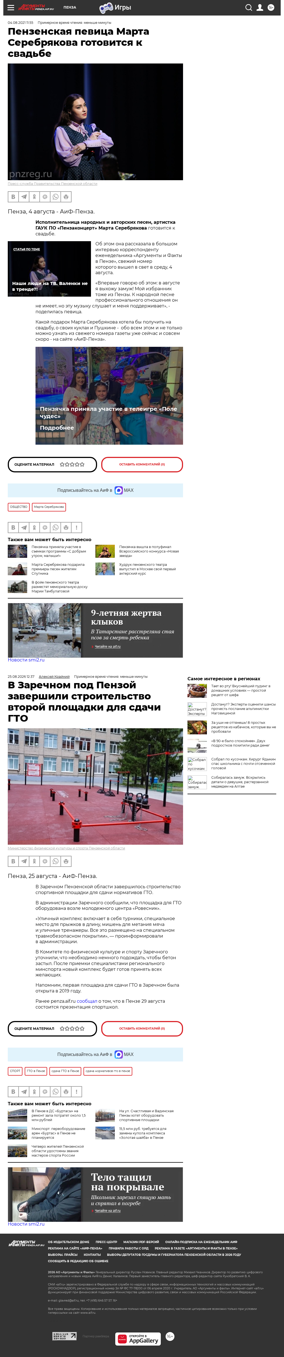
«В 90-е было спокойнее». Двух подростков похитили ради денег (240, 743)
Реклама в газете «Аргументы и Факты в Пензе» (196, 1248)
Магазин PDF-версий (141, 1242)
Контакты (92, 1255)
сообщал (87, 1001)
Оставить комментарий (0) (142, 464)
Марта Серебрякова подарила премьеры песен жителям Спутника (58, 569)
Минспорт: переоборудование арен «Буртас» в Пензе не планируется (58, 1133)
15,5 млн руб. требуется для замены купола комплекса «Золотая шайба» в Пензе (142, 1133)
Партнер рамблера (96, 1336)
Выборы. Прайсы (62, 1255)
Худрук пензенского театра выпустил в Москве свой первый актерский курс (147, 569)
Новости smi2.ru (26, 660)
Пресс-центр (106, 1242)
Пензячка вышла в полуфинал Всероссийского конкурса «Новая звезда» (149, 551)
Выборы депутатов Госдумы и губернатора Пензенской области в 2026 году (174, 1255)
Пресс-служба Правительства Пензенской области (52, 184)
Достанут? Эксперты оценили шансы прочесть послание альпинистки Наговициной (243, 708)
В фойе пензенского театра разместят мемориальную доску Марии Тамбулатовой (60, 586)
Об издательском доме (68, 1242)
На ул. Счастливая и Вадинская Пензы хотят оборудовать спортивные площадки (146, 1115)
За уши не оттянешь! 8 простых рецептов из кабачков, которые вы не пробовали (243, 727)
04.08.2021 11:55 (20, 23)
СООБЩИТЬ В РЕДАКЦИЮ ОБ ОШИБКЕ (78, 1261)
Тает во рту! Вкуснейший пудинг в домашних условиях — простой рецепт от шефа (240, 690)
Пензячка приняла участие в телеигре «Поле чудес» (108, 412)
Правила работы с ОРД (128, 1248)
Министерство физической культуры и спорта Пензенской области (66, 848)
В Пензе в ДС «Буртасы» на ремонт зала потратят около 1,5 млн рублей (59, 1115)
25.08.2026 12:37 (21, 676)
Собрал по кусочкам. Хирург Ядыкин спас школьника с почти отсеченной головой (243, 763)
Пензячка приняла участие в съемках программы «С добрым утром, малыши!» (59, 551)
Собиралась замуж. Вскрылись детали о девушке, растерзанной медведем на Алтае (239, 781)
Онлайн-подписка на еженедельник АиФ (201, 1242)
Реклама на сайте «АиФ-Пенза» (75, 1248)
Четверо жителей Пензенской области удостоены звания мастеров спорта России (58, 1150)
